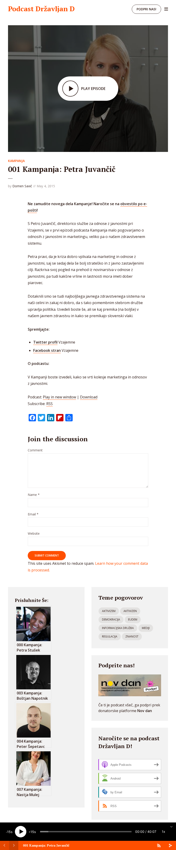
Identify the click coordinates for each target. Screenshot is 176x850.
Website (34, 534)
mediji (146, 628)
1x (163, 831)
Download (88, 397)
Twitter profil (45, 342)
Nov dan (144, 710)
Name (34, 495)
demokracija (111, 619)
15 (9, 832)
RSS (49, 403)
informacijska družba (118, 628)
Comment (35, 450)
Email (33, 514)
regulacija (109, 636)
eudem (132, 619)
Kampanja (16, 161)
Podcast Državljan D (41, 8)
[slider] (86, 831)
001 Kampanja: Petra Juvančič (46, 845)
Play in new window (59, 397)
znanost (131, 636)
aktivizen (130, 611)
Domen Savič (22, 186)
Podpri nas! (146, 9)
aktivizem (109, 611)
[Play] (20, 831)
